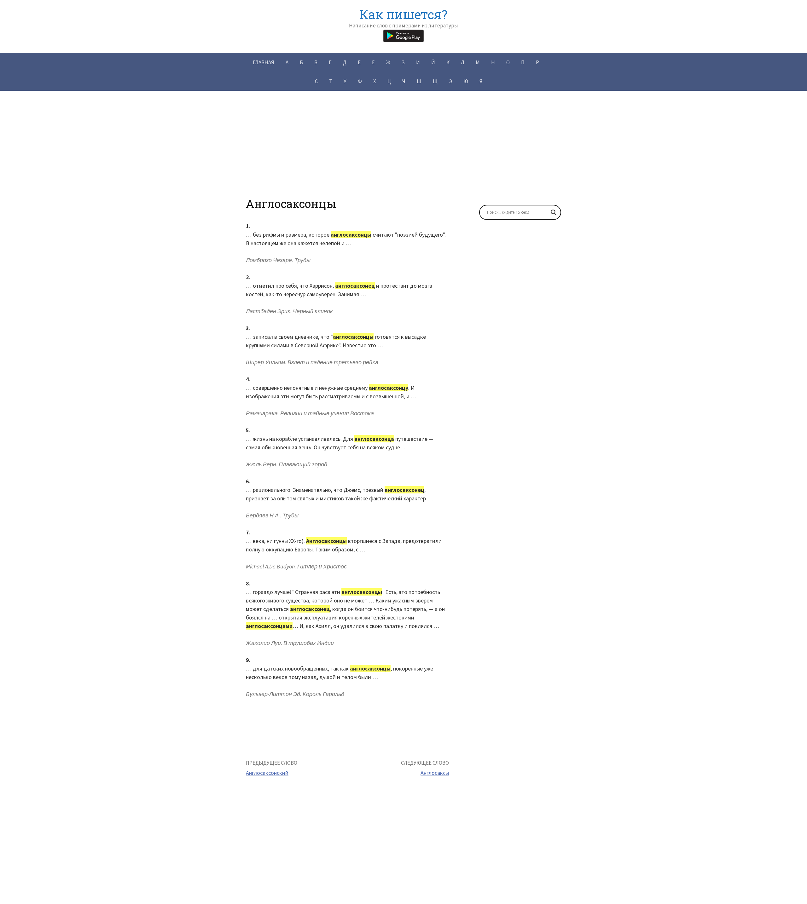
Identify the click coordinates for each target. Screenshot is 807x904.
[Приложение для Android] (403, 35)
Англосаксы (435, 772)
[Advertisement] (403, 153)
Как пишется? (403, 14)
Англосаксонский (267, 772)
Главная (263, 62)
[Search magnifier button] (553, 212)
